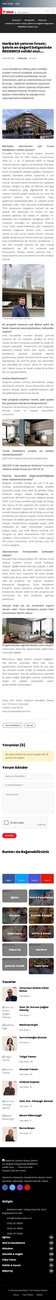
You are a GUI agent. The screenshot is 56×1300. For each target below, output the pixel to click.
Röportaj (42, 20)
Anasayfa (16, 20)
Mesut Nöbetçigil (30, 1115)
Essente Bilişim (21, 1290)
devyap (29, 725)
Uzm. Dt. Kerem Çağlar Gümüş (34, 1008)
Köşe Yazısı (27, 1259)
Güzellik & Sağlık (27, 1254)
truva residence (12, 725)
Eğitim (27, 1237)
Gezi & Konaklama (27, 1242)
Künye (16, 1295)
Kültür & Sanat (27, 1265)
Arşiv (17, 4)
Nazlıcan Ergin (28, 1025)
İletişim (40, 1295)
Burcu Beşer (27, 1128)
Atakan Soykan (29, 1082)
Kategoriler (30, 20)
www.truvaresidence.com (16, 711)
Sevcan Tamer (28, 1069)
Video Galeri (7, 4)
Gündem (27, 1248)
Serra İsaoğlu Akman (33, 1037)
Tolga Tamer (27, 1056)
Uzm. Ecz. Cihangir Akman (36, 1101)
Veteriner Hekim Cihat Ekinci (34, 989)
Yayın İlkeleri (27, 1295)
